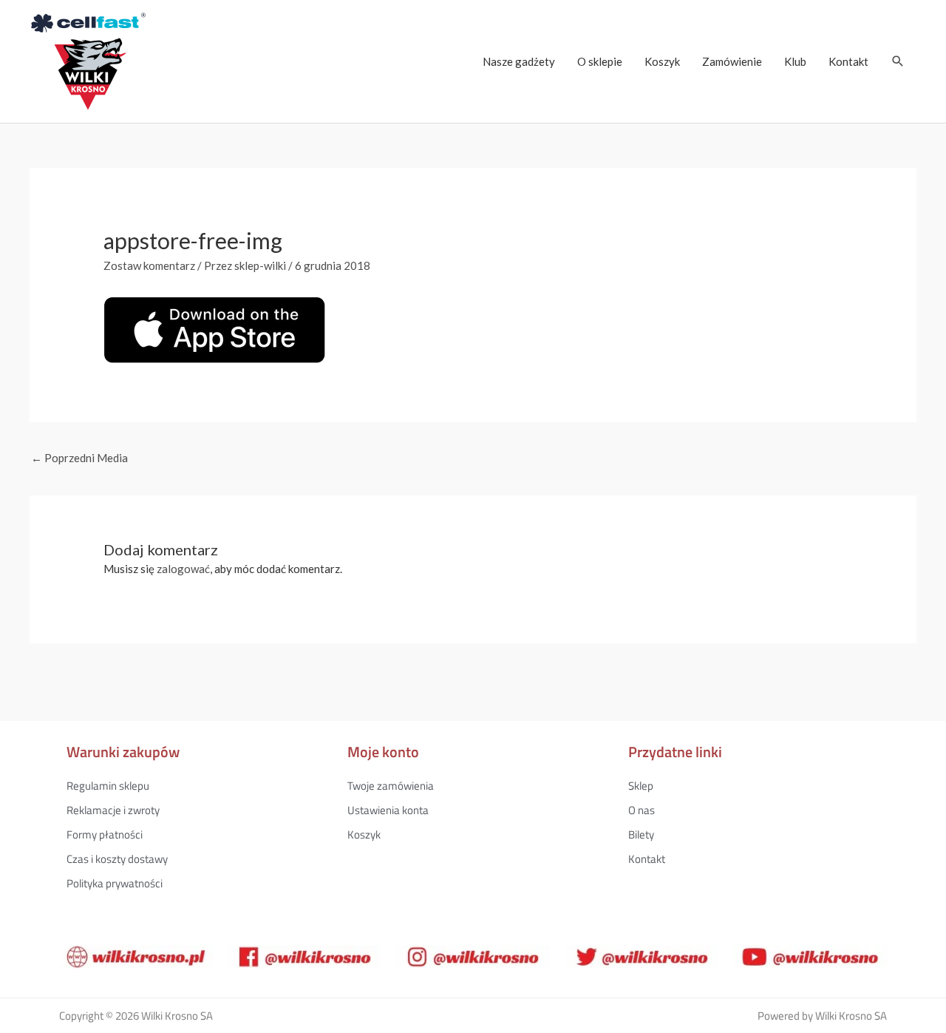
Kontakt (848, 61)
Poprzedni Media (79, 457)
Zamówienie (732, 61)
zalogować (183, 568)
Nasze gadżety (519, 61)
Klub (795, 61)
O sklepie (599, 61)
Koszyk (662, 61)
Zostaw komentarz (149, 265)
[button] (898, 61)
